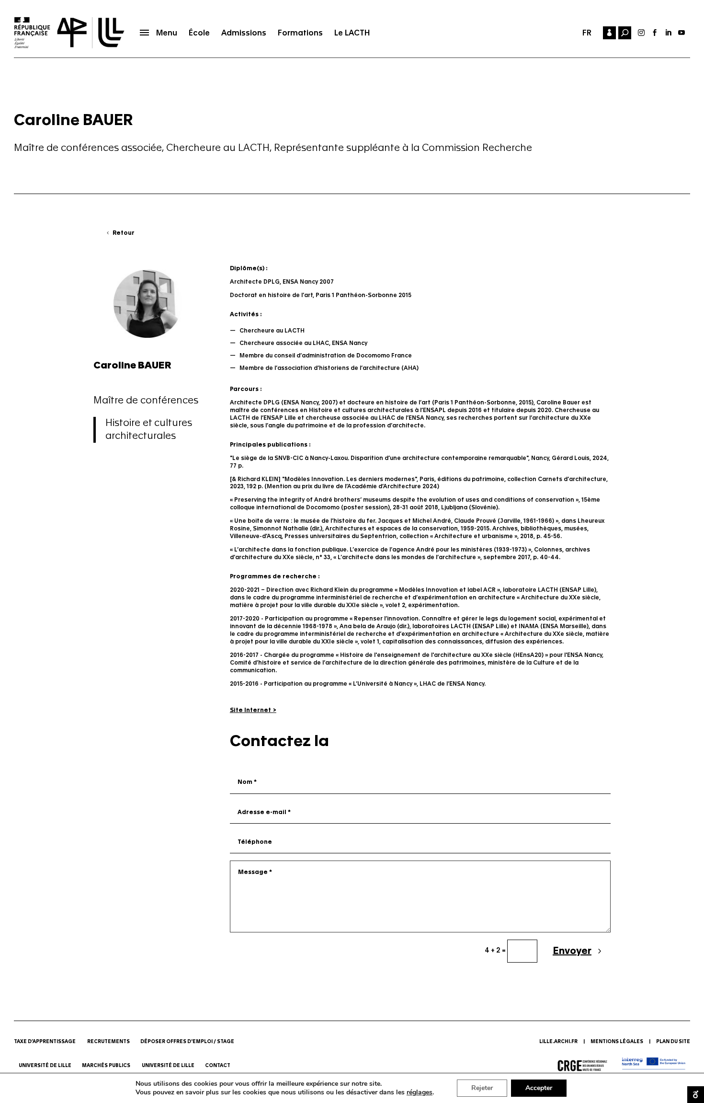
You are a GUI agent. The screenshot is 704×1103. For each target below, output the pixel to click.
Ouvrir (695, 1094)
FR (586, 32)
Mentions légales (616, 1041)
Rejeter (482, 1087)
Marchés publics (106, 1065)
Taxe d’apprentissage (45, 1041)
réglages (419, 1092)
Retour (124, 233)
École (199, 32)
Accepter (538, 1087)
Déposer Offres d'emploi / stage (187, 1041)
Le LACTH (352, 32)
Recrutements (108, 1041)
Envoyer (572, 951)
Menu (166, 32)
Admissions (243, 32)
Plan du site (673, 1041)
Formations (300, 32)
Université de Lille (45, 1065)
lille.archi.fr (558, 1041)
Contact (218, 1065)
